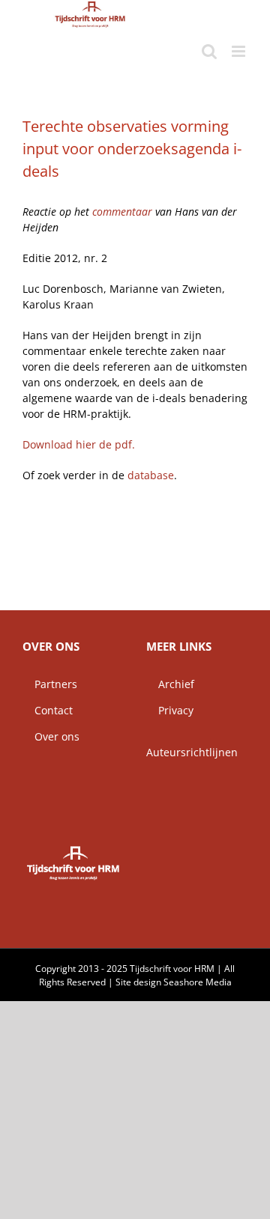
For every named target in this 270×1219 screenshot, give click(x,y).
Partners (49, 684)
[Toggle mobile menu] (240, 51)
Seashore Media (198, 982)
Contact (47, 710)
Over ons (51, 736)
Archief (170, 684)
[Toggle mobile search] (209, 51)
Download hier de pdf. (78, 444)
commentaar (123, 211)
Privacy (170, 710)
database (151, 475)
